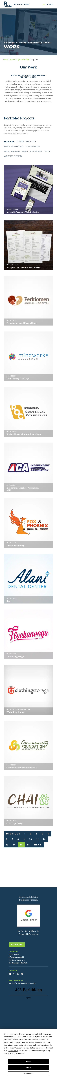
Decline (28, 1067)
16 (28, 844)
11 (37, 839)
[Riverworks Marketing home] (8, 4)
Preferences (28, 1074)
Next (37, 844)
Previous (13, 833)
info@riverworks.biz (17, 957)
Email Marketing (13, 146)
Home (5, 59)
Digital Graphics (26, 141)
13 (7, 844)
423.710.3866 (21, 4)
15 (21, 844)
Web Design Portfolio (19, 59)
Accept (28, 1061)
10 (30, 839)
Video (47, 151)
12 (44, 839)
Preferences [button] (20, 1053)
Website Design (13, 156)
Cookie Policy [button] (13, 1051)
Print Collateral (32, 151)
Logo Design (32, 146)
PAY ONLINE (16, 944)
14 (14, 844)
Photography (12, 151)
